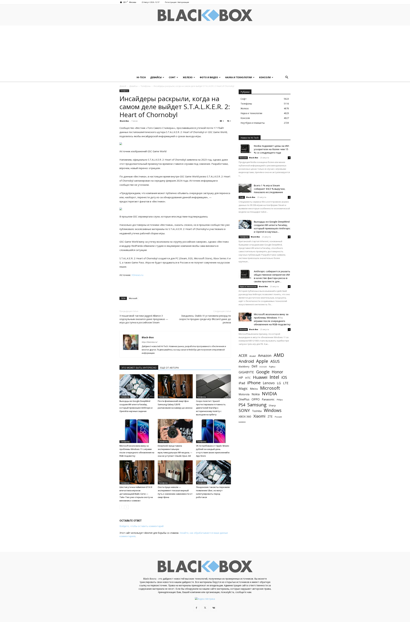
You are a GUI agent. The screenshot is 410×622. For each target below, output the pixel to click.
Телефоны (146, 86)
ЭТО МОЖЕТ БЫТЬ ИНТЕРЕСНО (138, 367)
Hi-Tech (141, 77)
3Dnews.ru (137, 275)
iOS (284, 377)
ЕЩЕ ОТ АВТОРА (169, 367)
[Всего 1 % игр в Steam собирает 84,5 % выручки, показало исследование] (245, 188)
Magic (243, 388)
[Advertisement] (205, 49)
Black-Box (124, 121)
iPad (242, 383)
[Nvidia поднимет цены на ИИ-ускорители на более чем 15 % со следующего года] (245, 148)
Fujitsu (272, 366)
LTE (285, 383)
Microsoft (133, 298)
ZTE (270, 416)
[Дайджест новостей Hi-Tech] (205, 15)
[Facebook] (196, 608)
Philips (280, 399)
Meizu (254, 388)
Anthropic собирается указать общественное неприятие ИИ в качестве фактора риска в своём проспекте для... (272, 276)
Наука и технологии (238, 77)
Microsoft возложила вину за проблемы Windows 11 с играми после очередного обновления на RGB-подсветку (272, 319)
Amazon (264, 355)
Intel (274, 377)
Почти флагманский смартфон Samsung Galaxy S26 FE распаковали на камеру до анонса (175, 404)
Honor (277, 371)
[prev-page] (121, 507)
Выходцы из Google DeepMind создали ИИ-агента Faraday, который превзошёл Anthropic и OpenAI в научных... (272, 226)
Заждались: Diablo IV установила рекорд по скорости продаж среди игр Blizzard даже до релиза (205, 319)
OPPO (256, 399)
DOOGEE (263, 367)
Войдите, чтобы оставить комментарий (141, 526)
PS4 (242, 404)
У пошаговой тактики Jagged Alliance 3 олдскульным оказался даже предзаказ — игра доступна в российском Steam (143, 319)
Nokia (256, 394)
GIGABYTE (246, 372)
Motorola (244, 394)
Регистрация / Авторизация (177, 2)
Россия (278, 416)
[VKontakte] (213, 608)
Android (246, 361)
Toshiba (257, 411)
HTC (248, 377)
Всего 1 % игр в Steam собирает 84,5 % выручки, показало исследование (269, 189)
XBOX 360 (245, 416)
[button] (287, 77)
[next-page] (127, 507)
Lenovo (269, 383)
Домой (122, 86)
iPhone (254, 382)
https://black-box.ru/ (149, 342)
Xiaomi (259, 416)
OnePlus (244, 399)
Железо (188, 77)
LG (279, 383)
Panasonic (268, 399)
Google (263, 371)
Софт (172, 77)
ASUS (275, 361)
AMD (279, 355)
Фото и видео (209, 77)
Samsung (256, 404)
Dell (254, 366)
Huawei (260, 377)
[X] (205, 608)
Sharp (272, 405)
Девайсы (156, 77)
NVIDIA (269, 393)
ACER (243, 355)
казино (242, 421)
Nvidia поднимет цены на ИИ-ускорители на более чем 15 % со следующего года (272, 149)
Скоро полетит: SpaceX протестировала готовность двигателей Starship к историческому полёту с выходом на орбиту (211, 408)
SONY (244, 410)
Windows (272, 410)
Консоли (265, 77)
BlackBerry (244, 366)
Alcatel (252, 356)
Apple (262, 361)
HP (241, 377)
